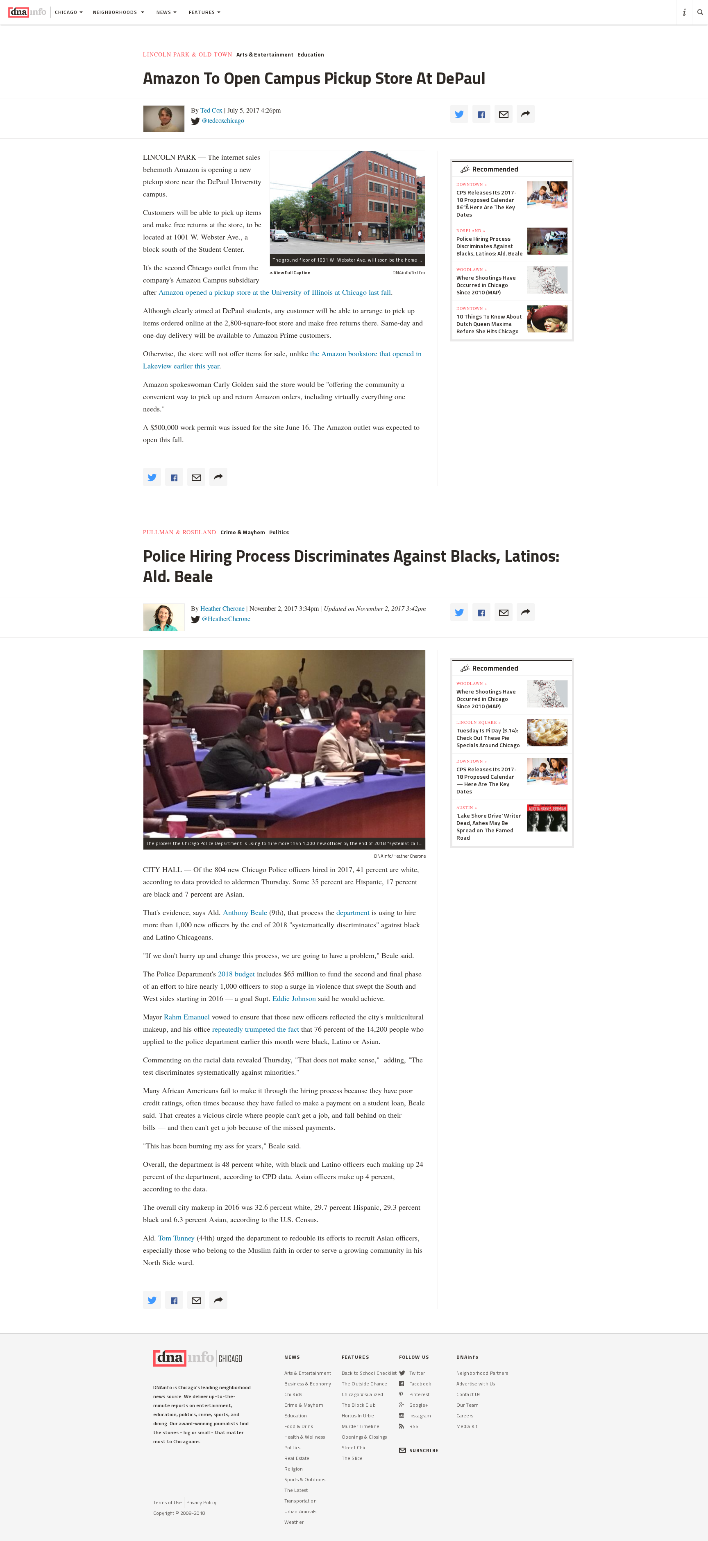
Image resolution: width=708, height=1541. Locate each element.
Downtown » (471, 184)
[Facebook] (401, 1383)
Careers (464, 1415)
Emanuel (197, 1016)
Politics (279, 532)
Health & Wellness (304, 1437)
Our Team (467, 1405)
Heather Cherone (222, 608)
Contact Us (468, 1394)
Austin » (466, 807)
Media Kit (466, 1426)
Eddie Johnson (294, 998)
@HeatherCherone (226, 618)
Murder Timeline (360, 1426)
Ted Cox (211, 110)
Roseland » (471, 230)
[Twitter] (402, 1373)
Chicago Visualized (362, 1394)
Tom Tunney (176, 1238)
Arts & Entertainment (264, 54)
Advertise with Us (475, 1383)
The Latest (296, 1490)
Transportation (300, 1501)
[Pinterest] (401, 1394)
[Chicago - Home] (27, 12)
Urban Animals (300, 1511)
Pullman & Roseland (179, 532)
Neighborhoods (116, 12)
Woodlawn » (471, 269)
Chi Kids (293, 1394)
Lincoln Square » (478, 722)
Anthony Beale (246, 912)
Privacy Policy (201, 1502)
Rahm (174, 1016)
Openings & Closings (364, 1437)
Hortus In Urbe (358, 1415)
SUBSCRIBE (424, 1450)
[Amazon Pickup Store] (347, 202)
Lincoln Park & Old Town (187, 54)
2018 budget (236, 973)
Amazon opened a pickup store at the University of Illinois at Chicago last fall (275, 292)
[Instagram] (401, 1415)
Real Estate (296, 1458)
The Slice (352, 1458)
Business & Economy (307, 1383)
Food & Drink (298, 1426)
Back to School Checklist (369, 1373)
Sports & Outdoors (304, 1479)
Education (310, 54)
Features (202, 12)
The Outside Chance (364, 1383)
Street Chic (354, 1447)
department (353, 912)
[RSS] (401, 1426)
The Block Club (359, 1405)
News (164, 12)
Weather (294, 1522)
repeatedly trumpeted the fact (255, 1029)
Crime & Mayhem (242, 532)
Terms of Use (167, 1502)
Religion (293, 1469)
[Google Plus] (401, 1405)
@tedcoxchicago (223, 120)
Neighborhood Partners (482, 1373)
